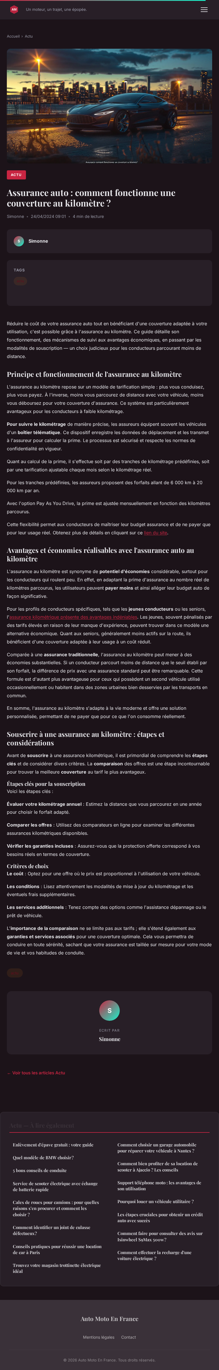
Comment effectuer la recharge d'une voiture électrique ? (154, 1255)
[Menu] (204, 9)
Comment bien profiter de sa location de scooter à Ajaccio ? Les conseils (157, 1166)
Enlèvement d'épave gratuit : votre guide (53, 1145)
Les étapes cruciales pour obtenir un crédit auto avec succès (160, 1217)
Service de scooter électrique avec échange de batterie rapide (55, 1186)
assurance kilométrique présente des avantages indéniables (73, 617)
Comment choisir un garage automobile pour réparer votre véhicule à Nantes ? (156, 1148)
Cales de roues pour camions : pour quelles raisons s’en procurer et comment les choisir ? (56, 1208)
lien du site (155, 532)
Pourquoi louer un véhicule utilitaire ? (155, 1201)
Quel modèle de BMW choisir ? (43, 1157)
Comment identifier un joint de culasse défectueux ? (51, 1230)
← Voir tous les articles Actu (36, 1072)
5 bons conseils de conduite (40, 1170)
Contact (128, 1337)
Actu (29, 36)
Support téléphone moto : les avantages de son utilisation (159, 1185)
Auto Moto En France (109, 1318)
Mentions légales (98, 1337)
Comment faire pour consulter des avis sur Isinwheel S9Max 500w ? (160, 1236)
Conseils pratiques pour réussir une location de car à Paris (57, 1249)
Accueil (13, 36)
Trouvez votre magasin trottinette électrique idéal (57, 1268)
